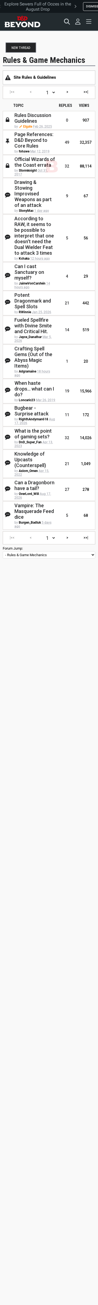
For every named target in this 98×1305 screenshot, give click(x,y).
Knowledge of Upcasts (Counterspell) (30, 459)
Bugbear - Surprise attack (31, 411)
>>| (86, 92)
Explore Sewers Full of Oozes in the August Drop (37, 6)
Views (84, 105)
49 (67, 142)
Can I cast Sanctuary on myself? (29, 272)
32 (67, 166)
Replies (65, 105)
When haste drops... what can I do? (34, 388)
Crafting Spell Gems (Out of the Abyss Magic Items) (33, 357)
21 (67, 303)
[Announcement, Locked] (8, 77)
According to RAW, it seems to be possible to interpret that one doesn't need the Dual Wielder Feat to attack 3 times (34, 236)
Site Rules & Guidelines (35, 77)
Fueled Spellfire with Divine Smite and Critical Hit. (33, 325)
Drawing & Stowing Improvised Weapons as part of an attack (33, 193)
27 (67, 489)
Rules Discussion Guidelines (32, 118)
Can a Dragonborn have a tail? (34, 485)
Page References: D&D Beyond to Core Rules (33, 140)
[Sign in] (78, 22)
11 (67, 415)
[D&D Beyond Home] (22, 21)
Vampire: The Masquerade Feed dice (34, 511)
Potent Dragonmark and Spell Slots (32, 300)
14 (67, 330)
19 (67, 391)
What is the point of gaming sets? (33, 433)
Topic (18, 105)
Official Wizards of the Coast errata (34, 162)
